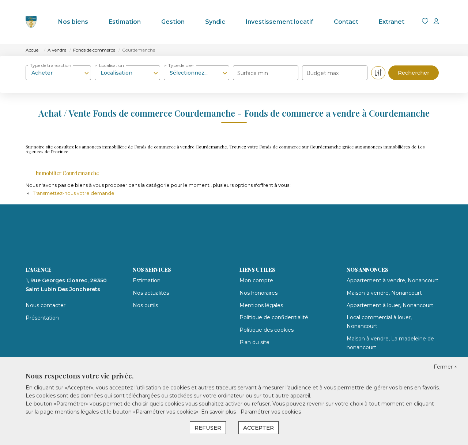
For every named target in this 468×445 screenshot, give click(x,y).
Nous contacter (45, 305)
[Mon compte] (436, 22)
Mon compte (256, 280)
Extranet (391, 21)
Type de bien (181, 65)
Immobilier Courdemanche (67, 173)
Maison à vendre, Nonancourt (384, 293)
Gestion (173, 21)
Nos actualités (151, 293)
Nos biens (73, 21)
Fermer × (445, 366)
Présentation (42, 317)
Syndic (215, 21)
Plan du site (254, 342)
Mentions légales (261, 305)
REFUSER (208, 427)
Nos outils (145, 305)
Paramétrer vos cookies (271, 411)
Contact (346, 21)
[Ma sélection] (425, 22)
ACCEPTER (258, 427)
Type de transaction (50, 65)
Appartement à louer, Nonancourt (390, 305)
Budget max (322, 73)
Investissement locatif (279, 21)
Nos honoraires (258, 293)
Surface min (252, 73)
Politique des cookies (266, 330)
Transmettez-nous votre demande (73, 193)
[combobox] (58, 73)
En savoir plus (219, 411)
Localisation (111, 65)
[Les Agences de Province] (31, 22)
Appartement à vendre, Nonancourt (392, 280)
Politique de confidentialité (273, 317)
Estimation (125, 21)
